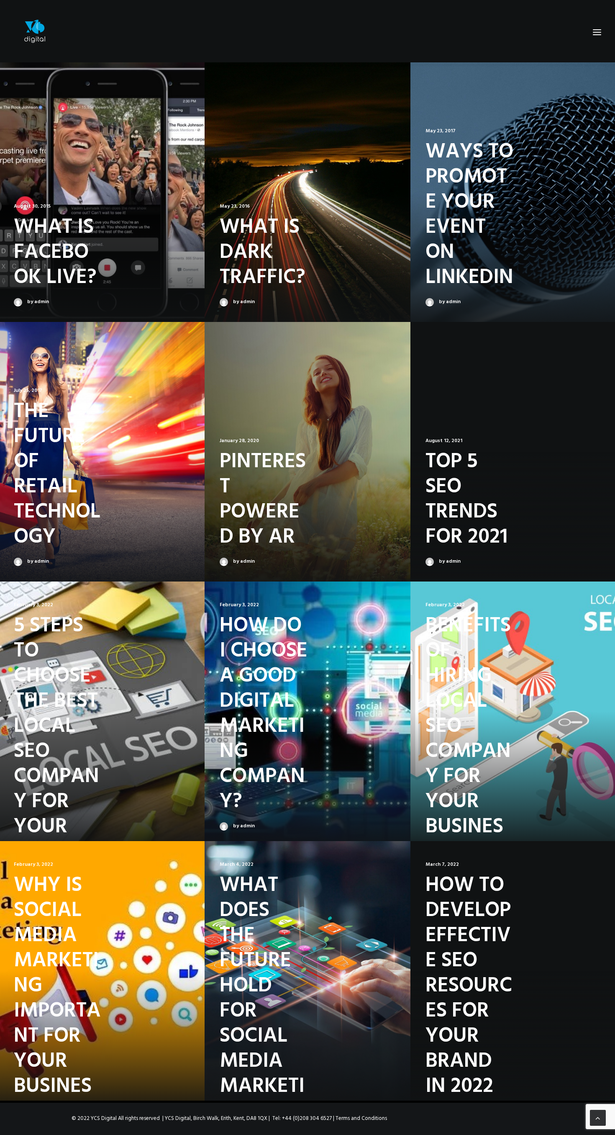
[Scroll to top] (598, 1118)
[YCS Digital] (35, 32)
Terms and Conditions (361, 1118)
